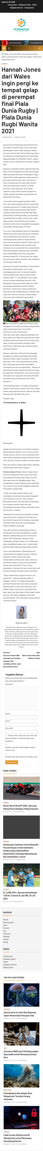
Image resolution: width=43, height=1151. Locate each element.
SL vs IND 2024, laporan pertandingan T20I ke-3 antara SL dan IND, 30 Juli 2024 (20, 895)
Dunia (5, 925)
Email (7, 721)
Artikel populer (8, 922)
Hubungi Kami (29, 8)
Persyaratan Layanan (10, 489)
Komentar (9, 684)
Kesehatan (7, 1009)
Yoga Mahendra (19, 811)
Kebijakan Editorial (16, 8)
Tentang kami (12, 5)
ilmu (4, 931)
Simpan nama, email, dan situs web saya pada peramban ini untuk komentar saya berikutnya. (21, 738)
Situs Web (9, 728)
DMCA (34, 5)
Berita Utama (7, 1090)
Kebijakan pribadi (25, 5)
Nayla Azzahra (7, 137)
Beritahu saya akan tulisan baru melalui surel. (21, 757)
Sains (5, 1048)
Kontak (5, 942)
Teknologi (6, 934)
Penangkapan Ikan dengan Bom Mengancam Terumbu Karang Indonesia (18, 1096)
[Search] (39, 48)
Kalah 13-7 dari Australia (18, 278)
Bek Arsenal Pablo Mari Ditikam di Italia (31, 655)
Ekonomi (6, 928)
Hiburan (6, 939)
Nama (8, 714)
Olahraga (4, 63)
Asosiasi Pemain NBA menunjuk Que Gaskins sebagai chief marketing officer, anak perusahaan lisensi (12, 660)
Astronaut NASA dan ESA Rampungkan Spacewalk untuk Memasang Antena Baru (21, 1054)
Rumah (5, 920)
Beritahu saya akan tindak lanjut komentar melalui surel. (20, 748)
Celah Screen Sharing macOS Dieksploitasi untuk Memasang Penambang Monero (17, 1138)
